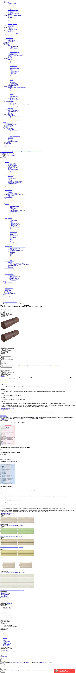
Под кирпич (10, 16)
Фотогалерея (12, 131)
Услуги (4, 122)
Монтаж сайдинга (9, 123)
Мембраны (10, 14)
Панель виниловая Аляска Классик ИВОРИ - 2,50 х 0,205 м (12, 572)
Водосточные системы (9, 101)
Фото (11, 97)
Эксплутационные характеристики (15, 55)
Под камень (10, 17)
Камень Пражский (13, 66)
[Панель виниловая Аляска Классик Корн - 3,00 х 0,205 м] (17, 544)
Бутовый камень (13, 60)
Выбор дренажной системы (13, 110)
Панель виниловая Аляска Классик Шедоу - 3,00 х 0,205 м (12, 525)
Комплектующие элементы (13, 11)
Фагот (11, 76)
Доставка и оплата (6, 42)
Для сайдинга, (3, 410)
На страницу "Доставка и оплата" (7, 408)
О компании (5, 127)
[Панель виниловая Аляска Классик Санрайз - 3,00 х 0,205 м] (17, 555)
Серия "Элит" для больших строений (17, 103)
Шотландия (12, 82)
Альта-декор (10, 91)
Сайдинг (7, 2)
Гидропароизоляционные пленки (16, 90)
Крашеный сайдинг (12, 6)
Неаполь (11, 80)
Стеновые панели (8, 30)
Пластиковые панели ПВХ (13, 33)
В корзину (3, 358)
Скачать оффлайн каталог (5, 149)
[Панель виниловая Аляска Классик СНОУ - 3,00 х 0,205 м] (17, 587)
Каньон (11, 69)
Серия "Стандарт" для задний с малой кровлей (19, 104)
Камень (11, 62)
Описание (2, 376)
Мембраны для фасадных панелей (14, 23)
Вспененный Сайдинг (9, 25)
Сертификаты (10, 57)
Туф (11, 81)
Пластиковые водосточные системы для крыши (15, 34)
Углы (9, 19)
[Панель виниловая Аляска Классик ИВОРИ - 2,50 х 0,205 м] (17, 570)
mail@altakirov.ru (8, 603)
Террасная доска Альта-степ (13, 118)
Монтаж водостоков (9, 125)
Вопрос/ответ (12, 132)
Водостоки (5, 642)
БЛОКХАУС (12, 49)
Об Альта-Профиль (9, 128)
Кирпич (11, 70)
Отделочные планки (14, 96)
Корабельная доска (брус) (13, 10)
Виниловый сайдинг (12, 3)
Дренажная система (9, 38)
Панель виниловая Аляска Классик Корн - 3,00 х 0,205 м (11, 547)
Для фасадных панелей (12, 29)
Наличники (12, 92)
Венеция (11, 78)
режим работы (3, 153)
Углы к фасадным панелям (13, 84)
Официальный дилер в (6, 152)
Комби (11, 74)
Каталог (4, 1)
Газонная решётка (11, 115)
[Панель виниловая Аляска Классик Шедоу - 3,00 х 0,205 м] (17, 523)
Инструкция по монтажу (13, 53)
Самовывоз (43, 412)
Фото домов (10, 56)
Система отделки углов (12, 24)
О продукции (5, 43)
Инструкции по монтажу (15, 136)
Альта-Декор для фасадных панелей (15, 21)
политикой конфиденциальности (53, 365)
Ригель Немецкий (13, 83)
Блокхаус (9, 9)
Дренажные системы (9, 109)
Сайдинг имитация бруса (13, 7)
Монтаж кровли (8, 126)
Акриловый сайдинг (12, 4)
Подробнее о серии (4, 379)
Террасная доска (11, 41)
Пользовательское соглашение (6, 665)
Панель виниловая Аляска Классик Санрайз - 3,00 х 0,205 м (12, 557)
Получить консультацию (5, 604)
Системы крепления (9, 27)
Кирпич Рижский (13, 72)
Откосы (11, 94)
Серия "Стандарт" (11, 35)
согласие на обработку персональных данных (30, 365)
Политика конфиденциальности (20, 665)
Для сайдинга (10, 28)
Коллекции (10, 59)
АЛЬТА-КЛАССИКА (14, 46)
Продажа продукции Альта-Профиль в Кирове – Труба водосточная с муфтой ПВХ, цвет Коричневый (21, 151)
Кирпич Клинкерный (14, 71)
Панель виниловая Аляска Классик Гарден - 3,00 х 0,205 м (12, 536)
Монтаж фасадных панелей (10, 124)
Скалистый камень (14, 75)
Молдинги (10, 32)
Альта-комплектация (12, 89)
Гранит (11, 61)
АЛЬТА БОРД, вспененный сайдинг (17, 51)
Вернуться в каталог (4, 597)
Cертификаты (13, 134)
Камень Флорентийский (15, 67)
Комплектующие (11, 26)
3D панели (10, 20)
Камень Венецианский (14, 63)
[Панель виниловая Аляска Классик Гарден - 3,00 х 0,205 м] (17, 534)
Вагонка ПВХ (10, 31)
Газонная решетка (11, 40)
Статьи (11, 133)
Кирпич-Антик (13, 73)
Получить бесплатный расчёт (6, 366)
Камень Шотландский (14, 68)
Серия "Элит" (10, 37)
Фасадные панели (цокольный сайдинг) (13, 15)
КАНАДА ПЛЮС (13, 48)
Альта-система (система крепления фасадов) (17, 87)
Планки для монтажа (12, 18)
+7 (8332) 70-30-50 (11, 155)
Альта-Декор (10, 12)
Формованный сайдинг (12, 5)
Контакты (5, 147)
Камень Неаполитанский (15, 64)
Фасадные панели (8, 58)
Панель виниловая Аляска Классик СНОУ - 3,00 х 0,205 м (12, 590)
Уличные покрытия (9, 39)
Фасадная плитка (13, 77)
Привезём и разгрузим (16, 412)
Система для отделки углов (13, 13)
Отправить (3, 663)
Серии (9, 45)
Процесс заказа (3, 382)
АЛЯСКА (12, 47)
